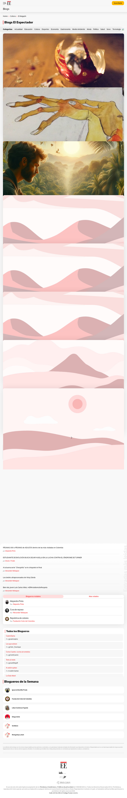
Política (95, 29)
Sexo (109, 29)
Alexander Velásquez (12, 571)
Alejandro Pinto (10, 551)
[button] (123, 29)
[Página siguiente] (72, 438)
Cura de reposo (16, 609)
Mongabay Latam (18, 735)
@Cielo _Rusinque (14, 647)
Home (5, 16)
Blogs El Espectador (18, 22)
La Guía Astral (11, 676)
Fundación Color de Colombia (24, 621)
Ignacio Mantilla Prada (19, 690)
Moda (89, 29)
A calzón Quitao (13, 671)
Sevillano (15, 726)
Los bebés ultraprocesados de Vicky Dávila (19, 577)
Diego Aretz (16, 717)
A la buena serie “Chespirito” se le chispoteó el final (22, 568)
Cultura (13, 16)
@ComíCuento (13, 655)
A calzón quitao (11, 668)
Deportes (45, 29)
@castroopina (13, 639)
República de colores (19, 618)
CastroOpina (10, 636)
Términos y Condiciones (48, 787)
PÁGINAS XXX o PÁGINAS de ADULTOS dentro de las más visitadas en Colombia (33, 548)
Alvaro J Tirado (10, 561)
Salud (102, 29)
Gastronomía (65, 29)
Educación (28, 29)
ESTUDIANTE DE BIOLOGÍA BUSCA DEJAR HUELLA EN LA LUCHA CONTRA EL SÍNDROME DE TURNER (42, 558)
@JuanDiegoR (13, 663)
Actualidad (18, 29)
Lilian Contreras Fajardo (20, 708)
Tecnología (116, 29)
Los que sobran (11, 644)
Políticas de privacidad (65, 787)
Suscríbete (118, 3)
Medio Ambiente (78, 29)
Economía (55, 29)
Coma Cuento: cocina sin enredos (18, 652)
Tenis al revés (10, 660)
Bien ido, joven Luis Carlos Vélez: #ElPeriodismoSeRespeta (25, 587)
